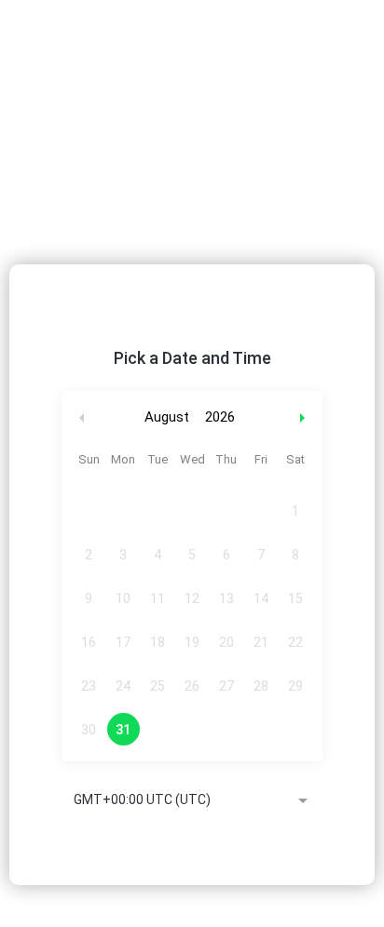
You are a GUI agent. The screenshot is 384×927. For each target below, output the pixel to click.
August (166, 417)
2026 (220, 417)
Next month (304, 417)
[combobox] (192, 801)
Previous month (82, 417)
